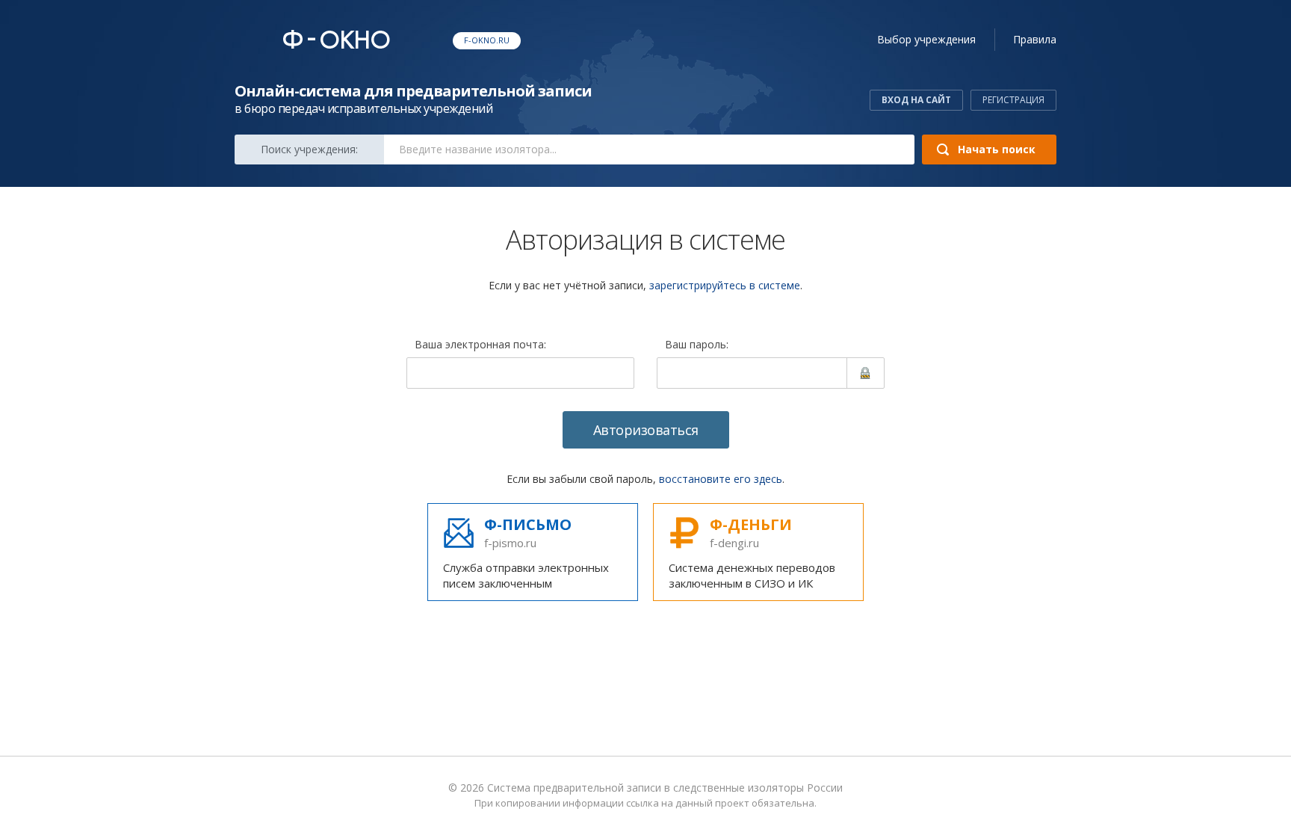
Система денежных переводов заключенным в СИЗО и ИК (752, 552)
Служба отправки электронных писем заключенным (526, 552)
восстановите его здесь (720, 479)
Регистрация (1013, 99)
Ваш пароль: (696, 345)
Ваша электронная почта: (480, 345)
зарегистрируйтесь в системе (724, 285)
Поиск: (309, 149)
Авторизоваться (646, 430)
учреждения (926, 39)
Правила (1034, 39)
